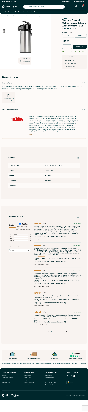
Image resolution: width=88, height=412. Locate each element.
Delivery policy (27, 375)
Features (11, 157)
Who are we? (6, 375)
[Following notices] (67, 331)
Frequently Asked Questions (31, 385)
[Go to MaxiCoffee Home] (9, 6)
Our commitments (7, 380)
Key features (7, 83)
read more (41, 256)
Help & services (29, 372)
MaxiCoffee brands (7, 377)
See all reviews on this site (23, 229)
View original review (39, 239)
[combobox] (44, 7)
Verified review (77, 223)
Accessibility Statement (51, 385)
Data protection (49, 375)
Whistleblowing (49, 377)
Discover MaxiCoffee (9, 372)
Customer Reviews (15, 217)
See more (13, 1)
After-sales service (29, 382)
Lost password (28, 380)
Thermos (31, 134)
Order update (27, 377)
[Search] (25, 7)
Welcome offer (6, 382)
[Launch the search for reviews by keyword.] (29, 250)
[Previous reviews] (49, 331)
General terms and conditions (53, 380)
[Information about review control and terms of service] (30, 226)
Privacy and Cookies (50, 382)
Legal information (51, 372)
